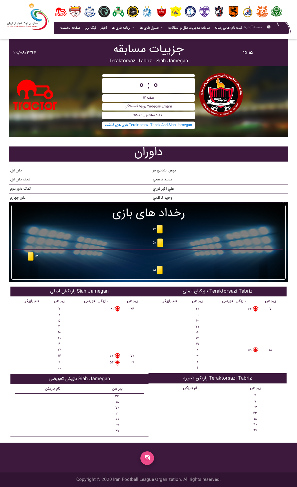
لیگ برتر (90, 28)
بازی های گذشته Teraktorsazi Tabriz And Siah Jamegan (148, 125)
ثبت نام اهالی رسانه (229, 28)
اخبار (105, 28)
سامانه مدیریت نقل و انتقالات (190, 28)
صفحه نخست (70, 28)
